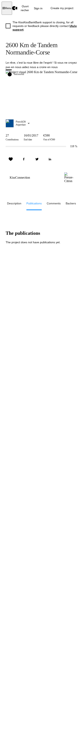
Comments (54, 203)
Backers (71, 203)
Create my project (62, 8)
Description (14, 203)
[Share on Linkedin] (50, 159)
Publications (34, 203)
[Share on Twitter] (37, 159)
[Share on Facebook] (24, 159)
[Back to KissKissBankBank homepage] (15, 8)
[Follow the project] (11, 159)
